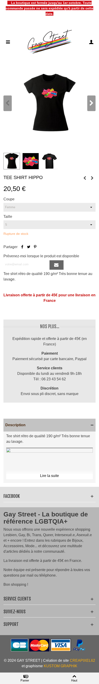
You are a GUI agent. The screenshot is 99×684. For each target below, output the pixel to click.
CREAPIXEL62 (82, 660)
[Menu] (7, 41)
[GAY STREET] (49, 42)
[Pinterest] (35, 247)
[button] (91, 103)
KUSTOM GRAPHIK (60, 666)
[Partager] (22, 247)
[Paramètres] (91, 41)
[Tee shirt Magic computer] (92, 178)
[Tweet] (28, 247)
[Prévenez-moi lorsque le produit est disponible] (57, 265)
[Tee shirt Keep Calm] (84, 178)
